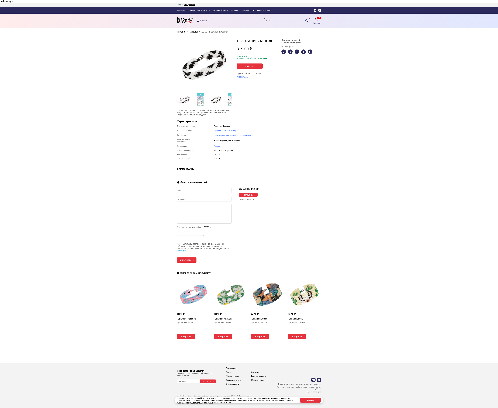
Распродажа (182, 10)
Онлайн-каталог (233, 384)
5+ (310, 51)
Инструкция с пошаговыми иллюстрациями (232, 135)
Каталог (193, 31)
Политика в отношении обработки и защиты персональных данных (299, 388)
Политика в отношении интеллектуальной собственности (299, 384)
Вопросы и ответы (264, 10)
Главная (181, 31)
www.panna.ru (189, 5)
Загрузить (248, 195)
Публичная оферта (314, 392)
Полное (217, 146)
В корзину (249, 66)
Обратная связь (247, 10)
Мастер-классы (203, 10)
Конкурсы (234, 10)
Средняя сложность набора (225, 130)
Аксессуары (242, 77)
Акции (192, 10)
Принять (310, 400)
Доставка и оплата (220, 10)
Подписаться (208, 381)
